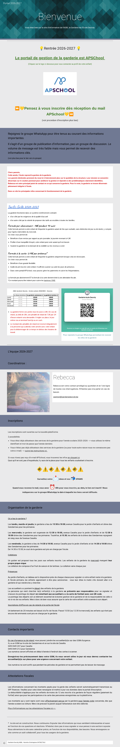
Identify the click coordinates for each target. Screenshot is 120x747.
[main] (60, 16)
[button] (4, 743)
